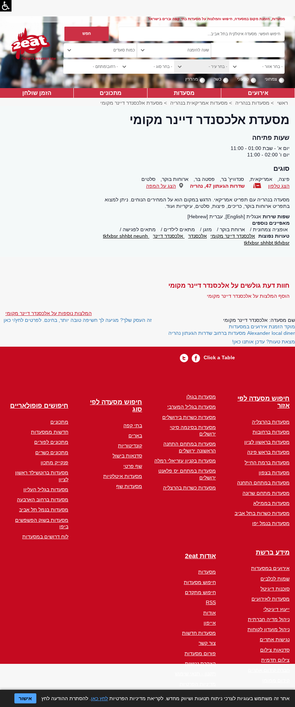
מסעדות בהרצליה (271, 422)
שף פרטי (132, 466)
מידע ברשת (273, 552)
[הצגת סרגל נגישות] (6, 6)
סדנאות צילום (275, 650)
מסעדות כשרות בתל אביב (262, 513)
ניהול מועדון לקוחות (269, 629)
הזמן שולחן (36, 93)
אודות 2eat (200, 556)
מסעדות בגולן (201, 397)
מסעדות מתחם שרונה (266, 493)
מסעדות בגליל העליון (45, 489)
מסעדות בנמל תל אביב (43, 509)
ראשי (282, 103)
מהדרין (191, 79)
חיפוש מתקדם (200, 592)
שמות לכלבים (275, 578)
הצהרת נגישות (200, 663)
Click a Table (219, 357)
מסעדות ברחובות (271, 432)
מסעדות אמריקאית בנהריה (199, 103)
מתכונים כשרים (51, 452)
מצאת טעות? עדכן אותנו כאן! (263, 342)
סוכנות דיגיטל (275, 589)
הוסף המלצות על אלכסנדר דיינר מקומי (248, 296)
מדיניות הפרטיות (198, 684)
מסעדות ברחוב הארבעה (42, 499)
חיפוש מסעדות (200, 582)
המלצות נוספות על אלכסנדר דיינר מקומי (48, 313)
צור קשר (207, 643)
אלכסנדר (197, 236)
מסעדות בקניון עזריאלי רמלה (185, 461)
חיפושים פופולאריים (39, 405)
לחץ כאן (99, 698)
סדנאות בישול (127, 456)
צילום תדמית (275, 660)
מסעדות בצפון (274, 472)
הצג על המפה (161, 186)
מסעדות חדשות (199, 633)
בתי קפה (132, 425)
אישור (25, 698)
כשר (217, 79)
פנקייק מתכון (54, 462)
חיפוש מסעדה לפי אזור (263, 402)
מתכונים (111, 93)
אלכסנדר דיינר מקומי (232, 236)
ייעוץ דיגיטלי (276, 609)
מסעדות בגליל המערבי (191, 407)
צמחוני (271, 79)
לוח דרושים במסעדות (45, 536)
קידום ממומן (276, 680)
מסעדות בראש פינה (268, 452)
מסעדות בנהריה (252, 103)
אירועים (258, 93)
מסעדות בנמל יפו (271, 523)
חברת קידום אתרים (269, 670)
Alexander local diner (271, 333)
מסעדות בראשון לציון (267, 442)
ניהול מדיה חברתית (269, 619)
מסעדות (184, 93)
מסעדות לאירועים (270, 599)
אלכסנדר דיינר (169, 236)
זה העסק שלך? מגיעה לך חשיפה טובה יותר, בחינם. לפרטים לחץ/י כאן (78, 320)
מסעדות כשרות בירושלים (189, 417)
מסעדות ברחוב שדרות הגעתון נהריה (207, 333)
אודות (209, 613)
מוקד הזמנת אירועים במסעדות (262, 326)
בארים (135, 435)
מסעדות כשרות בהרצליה (189, 488)
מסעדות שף (129, 486)
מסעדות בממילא (271, 503)
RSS (211, 602)
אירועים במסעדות (270, 568)
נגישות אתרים (275, 639)
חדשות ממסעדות (49, 432)
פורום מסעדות (200, 653)
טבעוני (243, 79)
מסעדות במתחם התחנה (263, 482)
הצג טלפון (279, 186)
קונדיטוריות (130, 445)
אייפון (210, 623)
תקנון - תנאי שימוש (195, 673)
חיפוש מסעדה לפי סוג (116, 406)
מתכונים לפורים (51, 442)
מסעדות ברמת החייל (267, 462)
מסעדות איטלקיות (122, 476)
